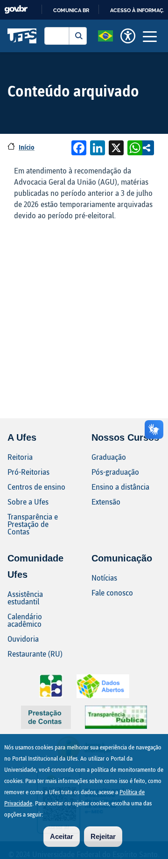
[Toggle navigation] (150, 35)
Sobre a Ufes (28, 501)
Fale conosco (112, 592)
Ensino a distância (120, 487)
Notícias (104, 577)
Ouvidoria (23, 639)
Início (27, 147)
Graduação (108, 457)
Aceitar (61, 836)
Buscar (78, 36)
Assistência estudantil (25, 597)
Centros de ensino (36, 487)
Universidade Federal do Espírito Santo (22, 35)
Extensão (105, 501)
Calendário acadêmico (24, 620)
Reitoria (20, 457)
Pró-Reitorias (28, 472)
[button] (105, 35)
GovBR (16, 9)
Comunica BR (71, 10)
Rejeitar (103, 836)
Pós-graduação (115, 472)
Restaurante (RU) (35, 653)
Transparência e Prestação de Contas (32, 524)
